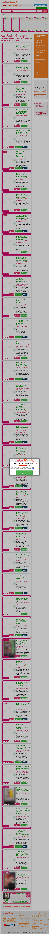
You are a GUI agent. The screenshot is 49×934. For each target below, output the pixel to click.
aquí (33, 468)
